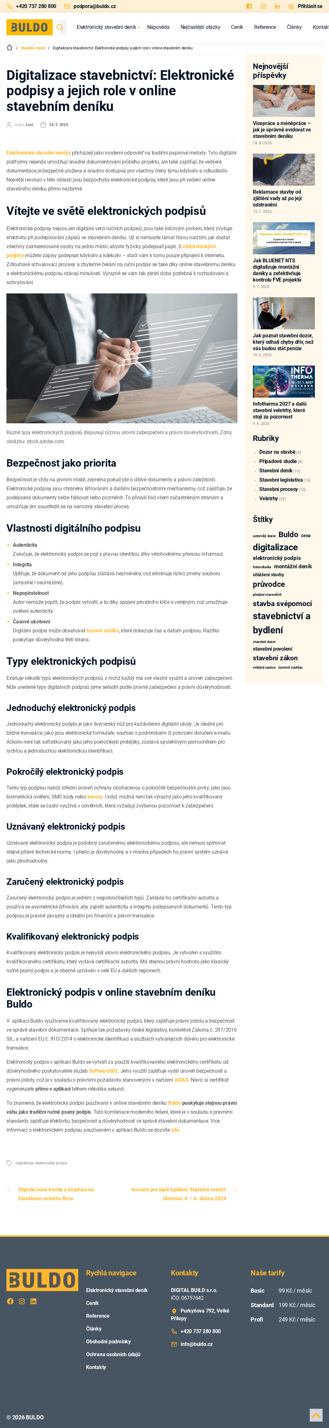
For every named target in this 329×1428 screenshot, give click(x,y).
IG (263, 6)
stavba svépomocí (282, 603)
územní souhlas (290, 667)
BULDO (35, 1417)
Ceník (237, 27)
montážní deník (293, 566)
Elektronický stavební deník (106, 27)
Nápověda (158, 27)
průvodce (269, 584)
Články (294, 27)
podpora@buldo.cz (95, 6)
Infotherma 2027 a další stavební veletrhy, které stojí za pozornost (279, 410)
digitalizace (24, 1163)
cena (306, 535)
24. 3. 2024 (58, 125)
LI (277, 6)
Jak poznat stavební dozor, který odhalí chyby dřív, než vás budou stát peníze (283, 342)
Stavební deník (276, 471)
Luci (29, 125)
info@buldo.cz (197, 1344)
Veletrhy (268, 498)
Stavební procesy (278, 489)
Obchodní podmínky (108, 1342)
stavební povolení (272, 649)
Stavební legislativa (281, 480)
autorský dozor (264, 536)
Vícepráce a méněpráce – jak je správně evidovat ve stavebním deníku (282, 129)
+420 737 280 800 (36, 6)
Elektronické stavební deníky (38, 153)
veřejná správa (264, 667)
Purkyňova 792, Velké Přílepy (200, 1315)
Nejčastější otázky (200, 27)
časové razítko (102, 631)
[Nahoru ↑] (316, 1415)
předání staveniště (267, 595)
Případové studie (278, 461)
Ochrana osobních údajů (113, 1354)
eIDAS (181, 1080)
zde (175, 1130)
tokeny (95, 797)
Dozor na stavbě (277, 452)
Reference (265, 27)
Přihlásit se (310, 6)
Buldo (174, 1103)
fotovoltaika (262, 567)
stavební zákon (275, 658)
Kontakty (96, 1367)
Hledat (60, 27)
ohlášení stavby (268, 574)
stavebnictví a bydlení (282, 623)
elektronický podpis (51, 1163)
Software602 (103, 1071)
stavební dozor (264, 642)
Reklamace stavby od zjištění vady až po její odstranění (277, 198)
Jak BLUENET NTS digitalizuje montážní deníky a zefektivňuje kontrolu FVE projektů (277, 270)
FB (249, 6)
